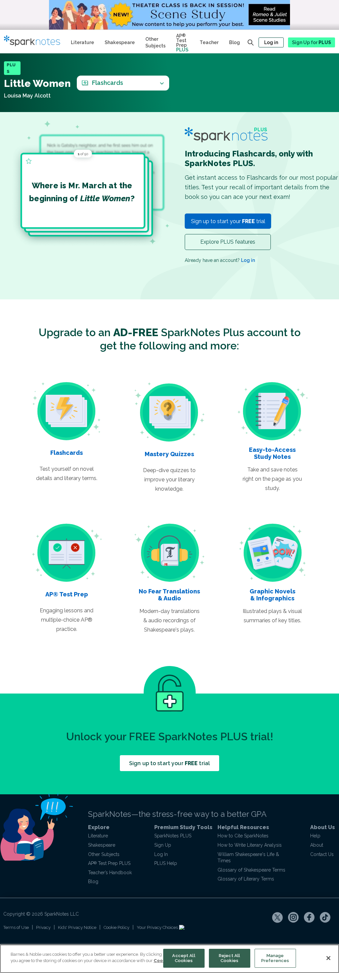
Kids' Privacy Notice (77, 927)
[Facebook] (309, 917)
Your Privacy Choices (158, 927)
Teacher (209, 42)
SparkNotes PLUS (172, 835)
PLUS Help (165, 863)
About (316, 845)
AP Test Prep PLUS (109, 863)
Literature (82, 42)
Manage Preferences (275, 958)
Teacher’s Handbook (110, 872)
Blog (234, 42)
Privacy (43, 927)
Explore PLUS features (227, 242)
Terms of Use (16, 927)
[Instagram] (293, 917)
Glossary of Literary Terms (246, 879)
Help (315, 835)
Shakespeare (120, 42)
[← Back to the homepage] (35, 41)
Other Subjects (155, 42)
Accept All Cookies (183, 958)
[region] (169, 958)
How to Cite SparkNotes (243, 835)
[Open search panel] (250, 42)
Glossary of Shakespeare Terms (251, 870)
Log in (271, 42)
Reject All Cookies (229, 958)
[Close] (328, 958)
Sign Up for (311, 42)
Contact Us (322, 854)
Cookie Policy (116, 927)
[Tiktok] (325, 917)
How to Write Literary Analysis (250, 845)
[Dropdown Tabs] (161, 83)
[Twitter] (277, 917)
